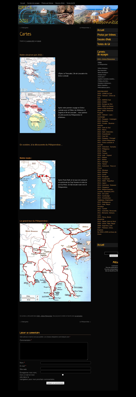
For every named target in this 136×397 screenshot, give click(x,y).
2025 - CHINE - (102, 102)
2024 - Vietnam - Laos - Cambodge (105, 116)
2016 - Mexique (102, 170)
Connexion (115, 266)
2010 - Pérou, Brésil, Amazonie (104, 218)
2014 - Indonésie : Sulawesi (106, 185)
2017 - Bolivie (102, 159)
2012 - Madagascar (104, 202)
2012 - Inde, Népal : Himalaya (104, 205)
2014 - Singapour (103, 187)
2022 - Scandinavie (103, 134)
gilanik (39, 41)
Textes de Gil (71, 3)
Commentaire (26, 340)
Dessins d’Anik (59, 3)
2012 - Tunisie (102, 208)
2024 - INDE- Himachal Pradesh (105, 112)
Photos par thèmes (47, 3)
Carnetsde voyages (102, 53)
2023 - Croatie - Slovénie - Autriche (106, 124)
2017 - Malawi (102, 157)
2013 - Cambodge (103, 196)
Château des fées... (103, 81)
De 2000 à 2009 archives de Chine (106, 233)
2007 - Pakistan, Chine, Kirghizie (105, 229)
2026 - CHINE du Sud (104, 93)
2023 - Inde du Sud (103, 127)
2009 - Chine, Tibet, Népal (106, 223)
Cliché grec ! (101, 77)
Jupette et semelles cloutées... (106, 79)
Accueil (22, 3)
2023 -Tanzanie (102, 121)
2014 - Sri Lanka (103, 194)
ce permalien (78, 316)
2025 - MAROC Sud (104, 100)
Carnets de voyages (33, 3)
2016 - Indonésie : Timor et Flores (106, 167)
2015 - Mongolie (102, 176)
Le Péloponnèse (85, 27)
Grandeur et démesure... (105, 83)
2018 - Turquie (102, 153)
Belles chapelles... (103, 85)
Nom (22, 362)
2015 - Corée (101, 174)
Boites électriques (103, 72)
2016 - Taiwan (102, 164)
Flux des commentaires (111, 269)
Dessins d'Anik (104, 39)
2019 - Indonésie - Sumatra (106, 147)
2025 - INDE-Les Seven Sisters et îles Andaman (105, 107)
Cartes (100, 62)
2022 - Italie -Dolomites (105, 132)
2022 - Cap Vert (102, 136)
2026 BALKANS (102, 91)
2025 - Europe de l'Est (104, 104)
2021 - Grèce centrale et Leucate (105, 143)
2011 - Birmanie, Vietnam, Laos (106, 214)
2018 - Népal (101, 151)
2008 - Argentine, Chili (104, 225)
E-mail (23, 365)
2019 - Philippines (103, 149)
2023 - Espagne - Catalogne (106, 119)
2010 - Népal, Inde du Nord (106, 221)
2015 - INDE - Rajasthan (105, 181)
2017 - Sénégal (102, 162)
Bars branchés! (102, 70)
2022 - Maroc (101, 130)
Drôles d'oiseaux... (103, 68)
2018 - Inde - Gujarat (104, 155)
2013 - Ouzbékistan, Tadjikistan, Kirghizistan (105, 199)
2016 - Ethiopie (102, 172)
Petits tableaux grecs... (104, 87)
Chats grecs (24, 27)
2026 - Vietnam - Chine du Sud (106, 97)
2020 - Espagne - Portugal (106, 138)
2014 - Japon (101, 183)
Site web (23, 369)
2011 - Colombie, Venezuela (106, 211)
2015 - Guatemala (103, 179)
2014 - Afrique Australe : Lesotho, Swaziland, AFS (105, 190)
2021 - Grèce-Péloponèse (44, 316)
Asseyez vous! (102, 74)
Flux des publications (112, 267)
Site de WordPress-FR (111, 271)
